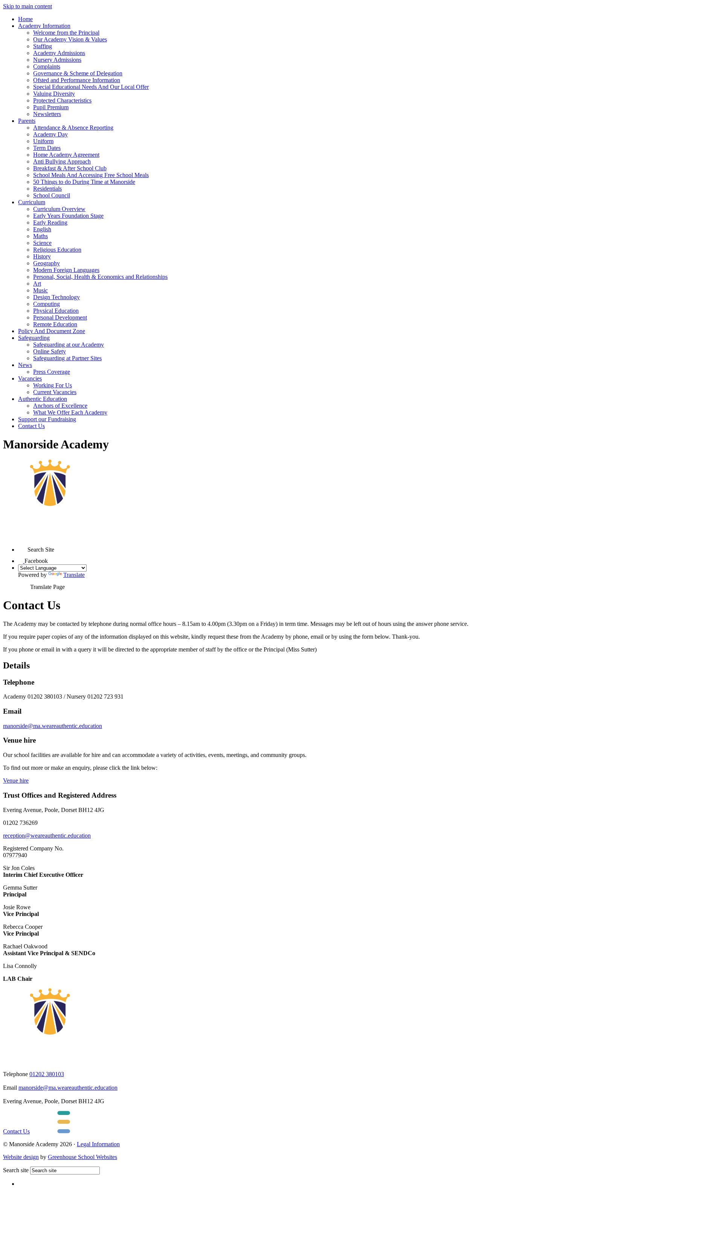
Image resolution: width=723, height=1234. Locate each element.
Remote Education (55, 324)
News (25, 365)
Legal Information (98, 1144)
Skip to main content (27, 6)
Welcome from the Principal (66, 32)
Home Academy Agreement (66, 154)
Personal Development (60, 317)
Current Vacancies (54, 392)
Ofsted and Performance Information (76, 80)
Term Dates (47, 148)
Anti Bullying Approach (62, 161)
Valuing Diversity (54, 93)
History (42, 256)
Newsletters (47, 114)
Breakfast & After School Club (70, 168)
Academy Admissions (59, 53)
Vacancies (30, 378)
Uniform (43, 141)
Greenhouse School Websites (82, 1157)
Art (37, 283)
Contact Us (31, 426)
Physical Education (56, 310)
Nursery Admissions (57, 60)
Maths (40, 236)
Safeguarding (34, 338)
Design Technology (56, 297)
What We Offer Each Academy (70, 412)
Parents (26, 121)
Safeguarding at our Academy (68, 344)
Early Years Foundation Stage (68, 216)
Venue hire (16, 780)
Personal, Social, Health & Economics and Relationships (100, 277)
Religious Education (57, 249)
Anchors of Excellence (60, 405)
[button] (22, 547)
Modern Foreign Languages (66, 270)
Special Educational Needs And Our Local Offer (91, 87)
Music (40, 290)
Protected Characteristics (62, 100)
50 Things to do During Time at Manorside (84, 182)
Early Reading (50, 222)
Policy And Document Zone (51, 331)
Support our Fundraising (47, 419)
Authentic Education (42, 399)
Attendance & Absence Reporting (73, 127)
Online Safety (49, 351)
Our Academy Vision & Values (70, 39)
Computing (46, 304)
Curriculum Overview (59, 209)
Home (25, 19)
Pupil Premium (51, 107)
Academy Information (44, 26)
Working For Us (52, 385)
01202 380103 (46, 1074)
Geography (46, 263)
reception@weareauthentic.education (47, 835)
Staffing (42, 46)
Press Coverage (51, 372)
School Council (51, 195)
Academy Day (50, 134)
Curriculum (31, 202)
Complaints (46, 66)
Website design (21, 1157)
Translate (74, 575)
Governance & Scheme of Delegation (77, 73)
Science (42, 243)
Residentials (47, 188)
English (42, 229)
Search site (16, 1170)
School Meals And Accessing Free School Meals (91, 175)
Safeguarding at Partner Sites (67, 358)
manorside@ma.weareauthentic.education (52, 726)
